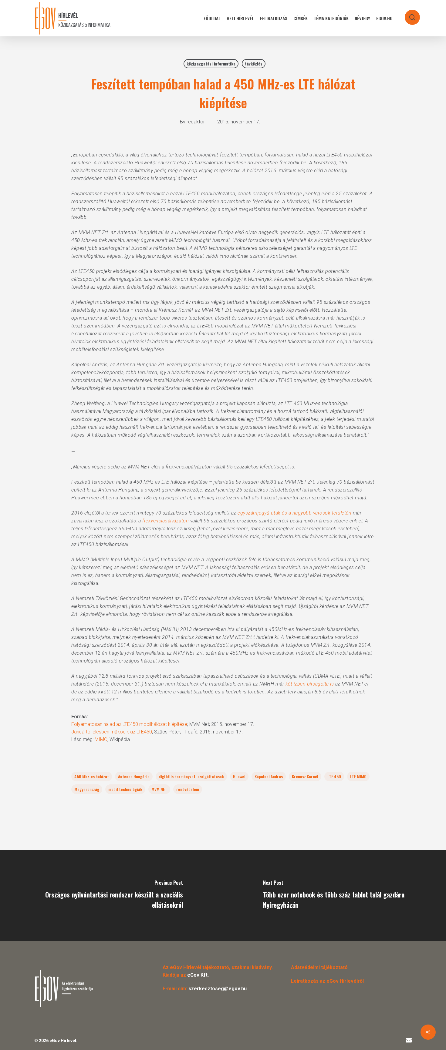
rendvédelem (187, 789)
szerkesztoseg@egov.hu (217, 988)
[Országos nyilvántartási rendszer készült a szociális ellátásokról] (111, 895)
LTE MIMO (358, 776)
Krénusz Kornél (305, 776)
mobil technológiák (125, 789)
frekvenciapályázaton (165, 521)
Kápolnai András (269, 776)
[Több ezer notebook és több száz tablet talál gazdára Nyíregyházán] (334, 895)
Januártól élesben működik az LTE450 (111, 732)
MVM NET (159, 789)
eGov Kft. (198, 975)
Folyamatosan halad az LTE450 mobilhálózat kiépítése (129, 724)
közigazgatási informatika (211, 63)
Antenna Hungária (134, 776)
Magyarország (86, 789)
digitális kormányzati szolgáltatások (191, 776)
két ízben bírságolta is (310, 684)
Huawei (239, 776)
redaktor (196, 122)
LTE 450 (334, 776)
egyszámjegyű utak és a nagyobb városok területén (295, 513)
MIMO (101, 739)
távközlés (253, 63)
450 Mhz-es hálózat (91, 776)
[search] (408, 14)
